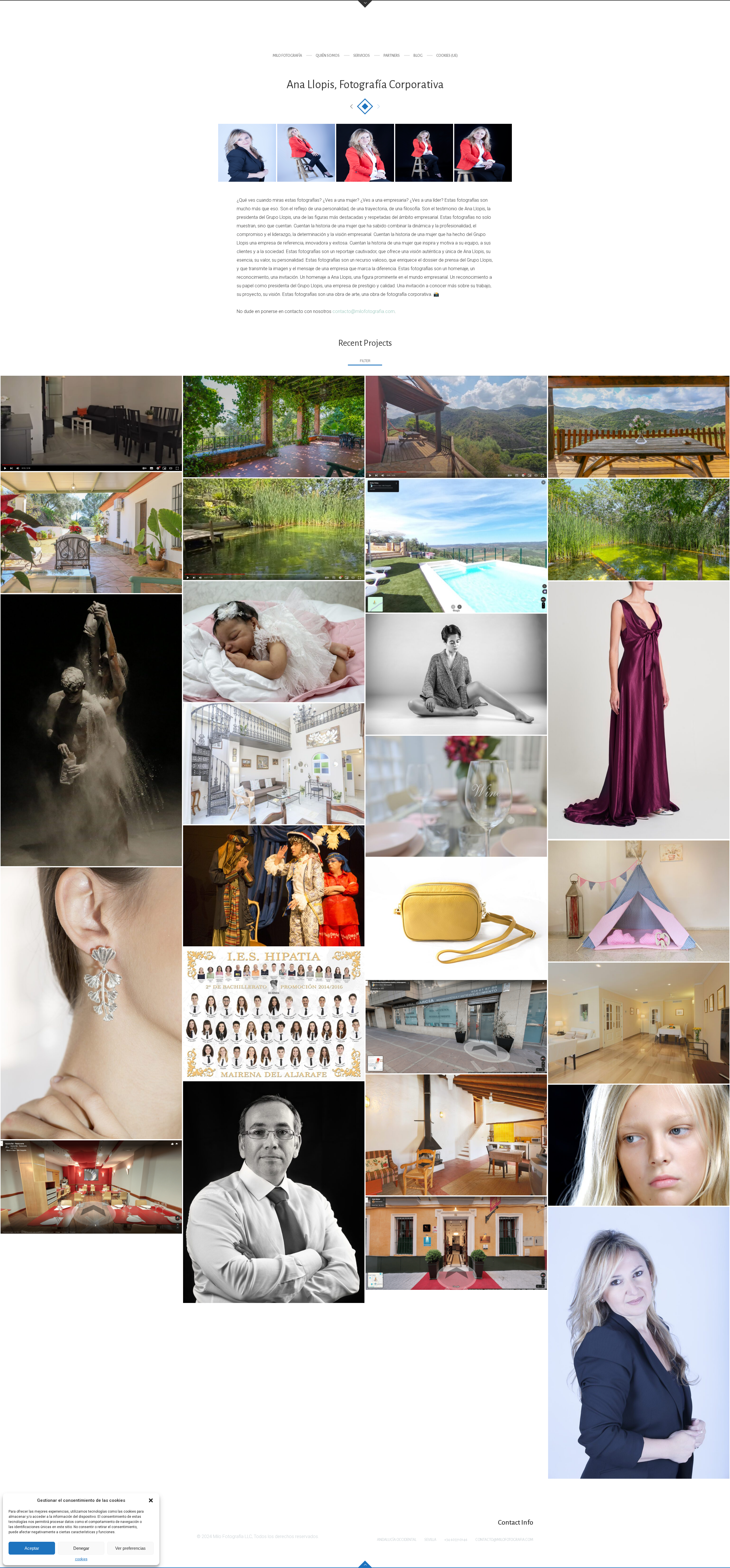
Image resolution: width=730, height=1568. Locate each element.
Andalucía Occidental (396, 1540)
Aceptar (32, 1548)
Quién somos (328, 56)
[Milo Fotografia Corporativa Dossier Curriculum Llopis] (247, 153)
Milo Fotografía (287, 56)
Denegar (81, 1548)
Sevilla (430, 1540)
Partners (392, 56)
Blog (418, 56)
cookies (81, 1559)
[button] (151, 1500)
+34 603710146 (455, 1540)
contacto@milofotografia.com (363, 311)
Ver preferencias (130, 1548)
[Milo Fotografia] (365, 30)
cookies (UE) (447, 56)
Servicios (361, 56)
